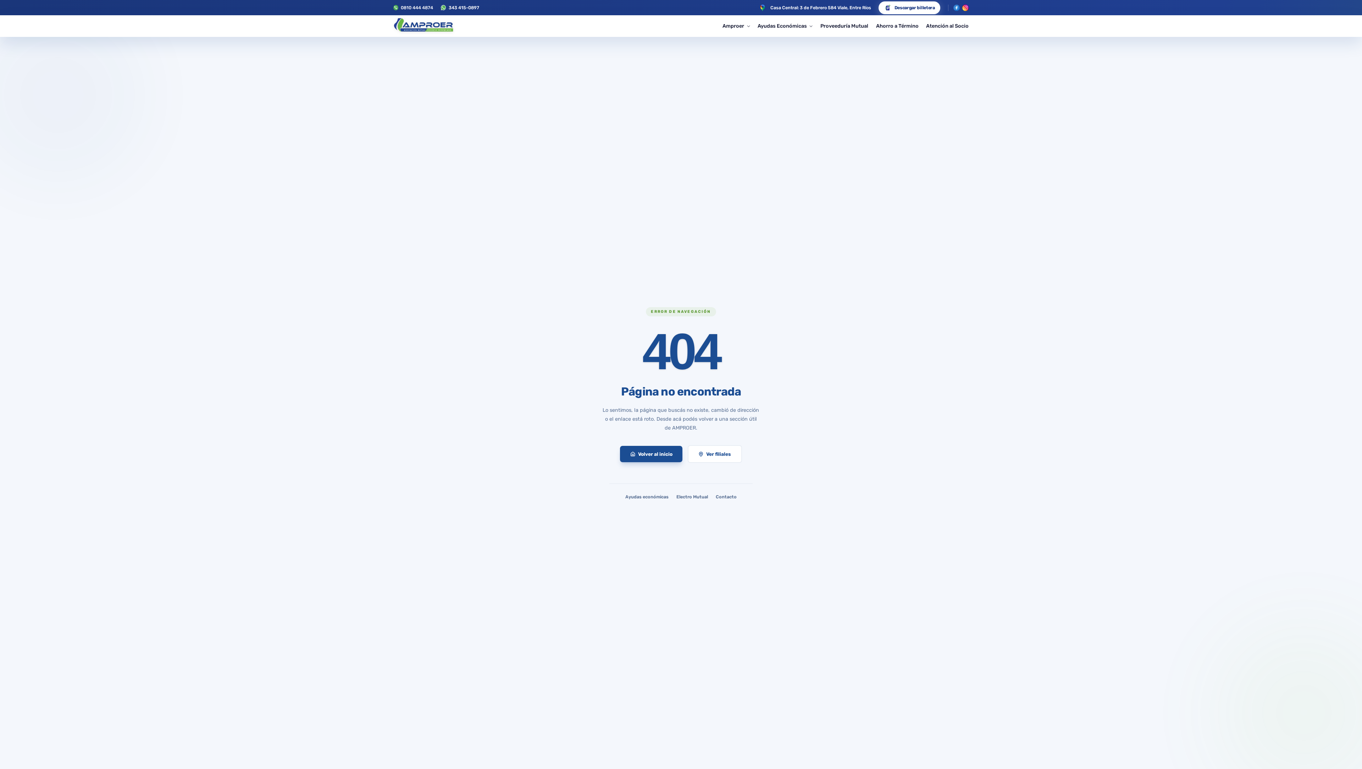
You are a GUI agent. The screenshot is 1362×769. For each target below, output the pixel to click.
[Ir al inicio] (423, 26)
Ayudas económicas (647, 496)
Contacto (726, 496)
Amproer (733, 26)
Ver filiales (718, 454)
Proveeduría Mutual (844, 26)
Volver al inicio (655, 454)
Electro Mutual (692, 496)
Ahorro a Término (897, 26)
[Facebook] (956, 8)
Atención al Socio (947, 26)
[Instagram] (965, 8)
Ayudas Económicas (782, 26)
